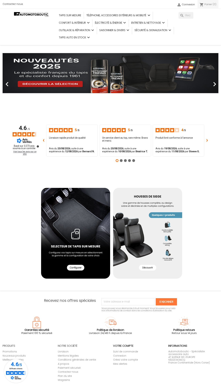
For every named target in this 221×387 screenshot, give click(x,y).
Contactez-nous (13, 4)
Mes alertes (120, 364)
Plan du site (65, 376)
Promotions (10, 351)
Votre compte (123, 346)
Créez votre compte (125, 359)
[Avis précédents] (43, 140)
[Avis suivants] (207, 140)
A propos (63, 364)
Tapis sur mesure (70, 15)
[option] (110, 82)
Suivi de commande (125, 351)
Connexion (119, 355)
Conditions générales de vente (77, 359)
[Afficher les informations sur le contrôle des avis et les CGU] (37, 146)
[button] (19, 82)
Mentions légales (68, 355)
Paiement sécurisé (69, 368)
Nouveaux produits (14, 355)
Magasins (64, 380)
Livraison (63, 351)
